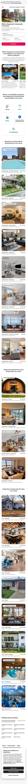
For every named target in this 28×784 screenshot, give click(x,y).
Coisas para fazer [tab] (21, 720)
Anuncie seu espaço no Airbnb (17, 7)
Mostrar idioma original (16, 3)
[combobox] (13, 35)
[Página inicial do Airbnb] (3, 7)
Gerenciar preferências (13, 775)
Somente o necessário (13, 771)
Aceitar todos (13, 768)
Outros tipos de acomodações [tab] (8, 720)
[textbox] (7, 40)
